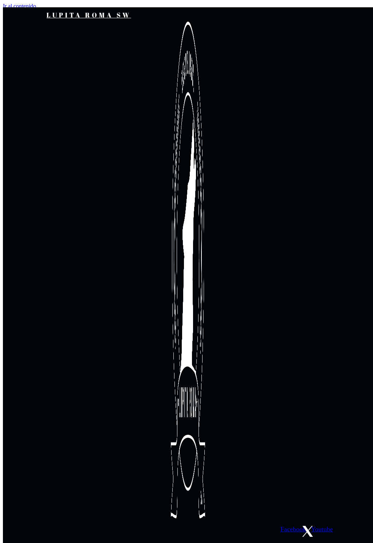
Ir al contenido (19, 6)
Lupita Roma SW (89, 15)
